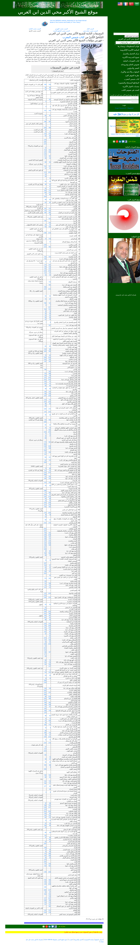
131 (50, 460)
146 (45, 369)
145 (45, 220)
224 (49, 233)
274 (45, 860)
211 (45, 265)
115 (50, 470)
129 (50, 267)
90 (45, 385)
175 (50, 208)
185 (45, 725)
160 (50, 492)
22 (50, 168)
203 (49, 172)
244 (49, 357)
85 (45, 115)
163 (50, 442)
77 (45, 434)
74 (50, 178)
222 (49, 472)
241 (50, 541)
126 (50, 393)
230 (45, 245)
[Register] (130, 108)
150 (45, 257)
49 (50, 199)
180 (50, 212)
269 (45, 462)
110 (50, 630)
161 (50, 156)
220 (49, 593)
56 (45, 158)
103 (45, 349)
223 (45, 247)
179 (45, 373)
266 (45, 549)
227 (45, 504)
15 (50, 740)
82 (50, 115)
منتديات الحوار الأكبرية (131, 86)
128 (50, 192)
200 (49, 513)
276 (45, 154)
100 (50, 452)
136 (45, 393)
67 (45, 89)
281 (45, 708)
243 (45, 271)
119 (50, 375)
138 (45, 192)
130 (45, 391)
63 (50, 89)
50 (50, 604)
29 (50, 675)
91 (50, 520)
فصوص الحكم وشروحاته (130, 64)
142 (50, 533)
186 (45, 733)
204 (45, 196)
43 (50, 225)
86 (50, 136)
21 (50, 262)
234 (45, 472)
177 (50, 539)
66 (50, 194)
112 (45, 476)
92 (45, 136)
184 (45, 287)
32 (45, 129)
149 (50, 545)
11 (50, 101)
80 (50, 346)
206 (49, 625)
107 (45, 454)
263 (45, 609)
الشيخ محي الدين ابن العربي (128, 39)
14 (50, 678)
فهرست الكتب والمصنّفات (129, 42)
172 (45, 156)
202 (49, 377)
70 (45, 355)
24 (45, 500)
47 (50, 186)
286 (45, 490)
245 (45, 496)
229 (45, 912)
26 (50, 849)
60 (50, 202)
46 (45, 715)
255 (45, 494)
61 (50, 567)
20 (50, 315)
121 (45, 585)
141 (50, 303)
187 (45, 208)
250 (45, 402)
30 (50, 762)
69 (45, 162)
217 (50, 666)
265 (45, 694)
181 (45, 817)
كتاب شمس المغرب (131, 79)
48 (50, 388)
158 (50, 84)
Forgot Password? (120, 108)
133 (50, 134)
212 (45, 377)
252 (45, 379)
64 (50, 162)
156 (45, 303)
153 (50, 309)
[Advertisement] (124, 18)
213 (45, 172)
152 (45, 166)
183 (45, 190)
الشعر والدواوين (133, 68)
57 (50, 494)
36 (50, 138)
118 (45, 227)
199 (50, 351)
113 (45, 452)
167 (50, 325)
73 (45, 468)
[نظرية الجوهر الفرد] (124, 217)
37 (45, 148)
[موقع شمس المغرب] (124, 185)
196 (50, 900)
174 (45, 578)
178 (50, 239)
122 (50, 628)
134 (50, 896)
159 (50, 864)
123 (50, 210)
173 (45, 442)
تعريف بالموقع (99, 939)
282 (45, 690)
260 (45, 890)
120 (45, 381)
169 (45, 84)
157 (50, 537)
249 (45, 644)
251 (45, 541)
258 (45, 611)
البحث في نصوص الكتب (131, 36)
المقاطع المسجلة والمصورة (129, 83)
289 (45, 422)
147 (45, 640)
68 (45, 438)
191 (50, 99)
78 (50, 555)
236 (45, 233)
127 (45, 273)
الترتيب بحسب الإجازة (35, 29)
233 (45, 595)
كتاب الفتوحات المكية (131, 61)
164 (45, 309)
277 (45, 786)
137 (50, 166)
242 (45, 359)
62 (45, 181)
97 (50, 565)
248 (45, 535)
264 (45, 444)
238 (45, 446)
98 (45, 696)
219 (45, 884)
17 (50, 670)
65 (50, 355)
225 (49, 289)
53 (50, 296)
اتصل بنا (71, 939)
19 (50, 560)
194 (50, 152)
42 (45, 188)
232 (49, 271)
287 (45, 843)
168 (50, 373)
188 (45, 539)
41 (50, 188)
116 (45, 457)
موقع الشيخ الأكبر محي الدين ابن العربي (58, 12)
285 (45, 142)
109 (50, 227)
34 (45, 275)
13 (50, 820)
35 (50, 184)
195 (50, 613)
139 (50, 150)
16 (50, 311)
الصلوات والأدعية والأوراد (130, 72)
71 (45, 194)
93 (50, 634)
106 (50, 420)
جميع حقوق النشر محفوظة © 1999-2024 (55, 939)
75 (45, 428)
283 (45, 573)
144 (50, 223)
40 (50, 786)
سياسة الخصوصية (89, 939)
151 (45, 583)
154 (45, 150)
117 (50, 273)
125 (50, 269)
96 (50, 349)
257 (45, 547)
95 (45, 87)
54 (50, 158)
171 (45, 492)
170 (50, 817)
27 (50, 735)
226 (45, 409)
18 (50, 515)
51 (45, 239)
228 (45, 682)
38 (50, 313)
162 (45, 617)
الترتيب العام (90, 29)
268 (45, 680)
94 (45, 498)
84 (50, 385)
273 (45, 144)
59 (45, 176)
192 (45, 507)
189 (45, 710)
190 (50, 121)
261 (45, 543)
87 (45, 319)
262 (45, 529)
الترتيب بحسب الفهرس (61, 29)
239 (49, 644)
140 (50, 110)
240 (49, 402)
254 (45, 811)
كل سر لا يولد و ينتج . (126, 114)
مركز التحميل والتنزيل (131, 53)
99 (45, 520)
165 (50, 285)
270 (45, 650)
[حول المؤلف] (124, 260)
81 (50, 425)
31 (50, 132)
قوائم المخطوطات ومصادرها (128, 46)
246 (49, 502)
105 (50, 476)
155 (45, 110)
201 (45, 152)
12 (50, 718)
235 (49, 432)
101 (50, 571)
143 (45, 134)
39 (45, 313)
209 (45, 351)
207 (45, 531)
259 (45, 502)
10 (45, 728)
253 (45, 648)
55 (45, 296)
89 (50, 87)
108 (50, 448)
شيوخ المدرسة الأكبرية (130, 57)
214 (50, 743)
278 (45, 140)
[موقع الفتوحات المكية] (124, 159)
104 (45, 565)
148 (45, 652)
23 (45, 174)
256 (45, 357)
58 (45, 642)
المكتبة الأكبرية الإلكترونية (129, 50)
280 (45, 474)
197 (45, 855)
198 (45, 121)
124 (45, 470)
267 (45, 563)
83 (45, 346)
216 (50, 504)
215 (50, 409)
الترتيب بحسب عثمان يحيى (90, 31)
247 (45, 395)
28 (45, 735)
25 (45, 823)
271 (45, 654)
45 (45, 415)
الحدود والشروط (78, 939)
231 (45, 593)
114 (50, 400)
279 (45, 712)
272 (45, 700)
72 (45, 299)
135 (50, 257)
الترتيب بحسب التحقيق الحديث (61, 31)
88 (50, 498)
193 (50, 359)
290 (45, 769)
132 (45, 628)
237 (45, 289)
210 (45, 513)
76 (50, 319)
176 (50, 282)
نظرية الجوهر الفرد (132, 75)
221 (45, 587)
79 (50, 214)
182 (50, 247)
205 (49, 412)
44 (45, 225)
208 (45, 127)
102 (50, 218)
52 (50, 464)
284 (45, 450)
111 (50, 381)
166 (45, 805)
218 (45, 872)
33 (50, 275)
